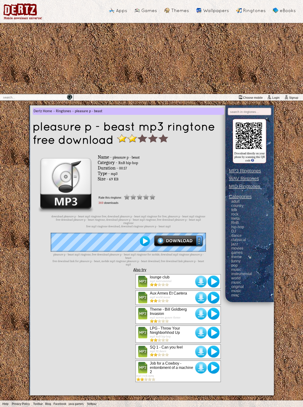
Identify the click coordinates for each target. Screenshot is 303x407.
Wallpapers (216, 10)
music (236, 270)
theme (236, 257)
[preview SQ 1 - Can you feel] (213, 352)
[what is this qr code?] (252, 160)
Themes (180, 10)
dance (236, 235)
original (237, 287)
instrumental (241, 274)
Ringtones (254, 10)
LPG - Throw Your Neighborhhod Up (165, 330)
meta (235, 218)
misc (235, 295)
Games (149, 10)
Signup (293, 97)
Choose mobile (253, 97)
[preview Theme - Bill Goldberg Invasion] (213, 314)
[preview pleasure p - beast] (145, 241)
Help (5, 404)
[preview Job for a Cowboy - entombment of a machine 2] (213, 368)
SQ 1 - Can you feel (166, 347)
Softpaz (92, 404)
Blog (48, 404)
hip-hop (237, 227)
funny (236, 261)
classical (238, 240)
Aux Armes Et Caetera (168, 293)
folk (234, 210)
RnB (235, 223)
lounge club (159, 277)
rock (234, 214)
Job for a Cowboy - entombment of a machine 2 (171, 367)
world (236, 278)
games (237, 252)
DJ (233, 231)
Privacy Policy (21, 404)
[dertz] (22, 19)
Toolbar (38, 404)
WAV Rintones (244, 178)
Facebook (59, 404)
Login (276, 97)
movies (237, 248)
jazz (234, 244)
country (237, 206)
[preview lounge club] (213, 281)
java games (76, 404)
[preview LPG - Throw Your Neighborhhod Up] (213, 333)
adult (235, 201)
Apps (121, 10)
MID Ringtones (244, 186)
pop (234, 265)
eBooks (288, 10)
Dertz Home (43, 111)
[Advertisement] (151, 58)
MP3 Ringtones (245, 170)
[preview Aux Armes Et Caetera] (213, 298)
